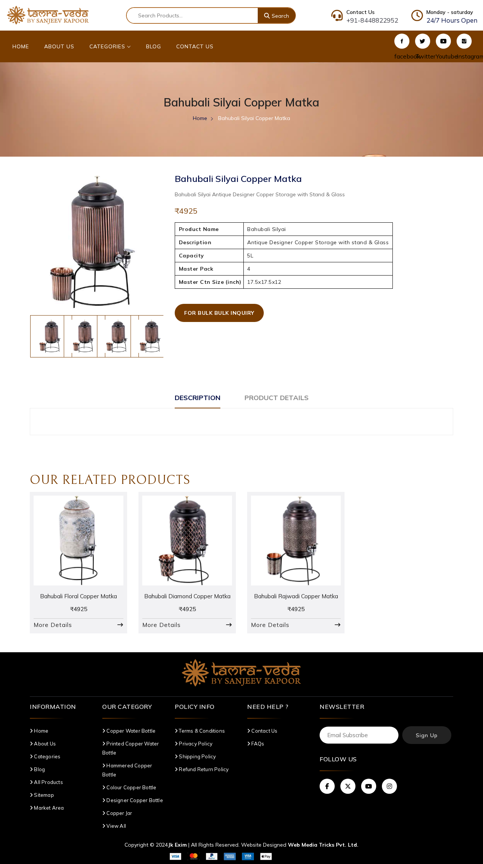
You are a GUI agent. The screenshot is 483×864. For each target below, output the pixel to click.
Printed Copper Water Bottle (130, 748)
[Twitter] (422, 41)
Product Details (277, 397)
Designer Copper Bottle (134, 800)
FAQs (257, 744)
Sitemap (43, 795)
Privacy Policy (195, 744)
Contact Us (195, 46)
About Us (59, 46)
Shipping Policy (197, 756)
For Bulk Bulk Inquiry (219, 313)
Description (197, 397)
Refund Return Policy (203, 769)
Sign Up (427, 735)
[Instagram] (464, 41)
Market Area (48, 808)
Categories (108, 46)
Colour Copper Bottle (130, 787)
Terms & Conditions (201, 731)
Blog (153, 46)
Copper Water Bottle (130, 731)
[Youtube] (443, 41)
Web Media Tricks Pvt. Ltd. (323, 844)
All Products (48, 782)
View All (115, 826)
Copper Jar (118, 813)
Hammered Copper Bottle (127, 770)
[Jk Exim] (48, 14)
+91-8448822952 (372, 20)
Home (20, 46)
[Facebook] (401, 41)
